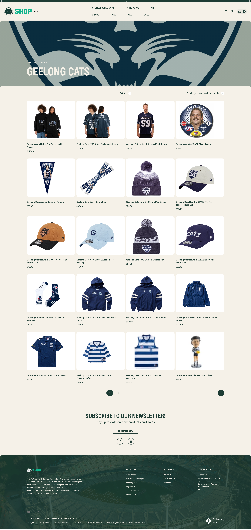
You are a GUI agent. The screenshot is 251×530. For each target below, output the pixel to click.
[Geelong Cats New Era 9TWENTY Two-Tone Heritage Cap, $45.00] (200, 178)
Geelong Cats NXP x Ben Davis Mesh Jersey (97, 144)
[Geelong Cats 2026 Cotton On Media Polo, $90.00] (51, 352)
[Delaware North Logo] (214, 521)
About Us (167, 475)
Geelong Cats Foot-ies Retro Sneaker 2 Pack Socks (45, 319)
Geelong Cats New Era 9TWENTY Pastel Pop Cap (95, 261)
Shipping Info (131, 483)
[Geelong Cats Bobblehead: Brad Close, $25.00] (200, 352)
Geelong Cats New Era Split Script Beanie (146, 260)
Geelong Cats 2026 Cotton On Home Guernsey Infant (93, 377)
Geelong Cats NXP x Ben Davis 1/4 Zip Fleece (45, 145)
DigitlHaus (72, 519)
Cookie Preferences (61, 523)
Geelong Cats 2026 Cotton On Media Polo (46, 376)
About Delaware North (137, 523)
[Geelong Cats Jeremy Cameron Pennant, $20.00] (51, 178)
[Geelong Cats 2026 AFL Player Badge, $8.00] (200, 120)
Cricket (96, 15)
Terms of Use (77, 523)
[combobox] (210, 93)
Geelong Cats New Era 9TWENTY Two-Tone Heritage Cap (194, 203)
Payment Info (131, 487)
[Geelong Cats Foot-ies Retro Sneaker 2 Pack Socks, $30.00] (51, 294)
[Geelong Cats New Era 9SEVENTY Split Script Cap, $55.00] (200, 236)
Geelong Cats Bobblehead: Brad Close (194, 376)
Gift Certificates (132, 491)
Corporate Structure (95, 523)
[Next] (221, 393)
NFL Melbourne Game (103, 8)
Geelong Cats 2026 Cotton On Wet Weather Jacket (196, 319)
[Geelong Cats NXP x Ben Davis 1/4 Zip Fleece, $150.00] (51, 120)
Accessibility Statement (115, 523)
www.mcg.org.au (171, 479)
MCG (114, 15)
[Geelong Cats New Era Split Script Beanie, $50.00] (150, 236)
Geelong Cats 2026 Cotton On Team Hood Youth (96, 319)
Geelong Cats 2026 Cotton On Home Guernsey (143, 377)
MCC (130, 15)
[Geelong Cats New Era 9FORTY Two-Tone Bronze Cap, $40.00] (51, 236)
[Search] (226, 11)
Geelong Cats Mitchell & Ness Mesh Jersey (146, 144)
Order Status (131, 475)
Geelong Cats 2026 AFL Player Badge (193, 144)
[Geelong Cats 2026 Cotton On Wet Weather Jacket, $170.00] (200, 294)
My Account (131, 495)
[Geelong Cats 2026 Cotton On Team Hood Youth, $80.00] (100, 294)
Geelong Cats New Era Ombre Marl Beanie (146, 202)
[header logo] (34, 470)
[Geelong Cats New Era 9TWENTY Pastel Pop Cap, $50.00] (100, 236)
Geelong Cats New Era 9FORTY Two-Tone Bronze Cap (47, 261)
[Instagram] (131, 441)
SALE (146, 15)
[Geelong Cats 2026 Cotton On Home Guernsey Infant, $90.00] (100, 352)
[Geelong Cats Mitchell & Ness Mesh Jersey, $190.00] (150, 120)
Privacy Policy (44, 523)
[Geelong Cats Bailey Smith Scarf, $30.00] (100, 178)
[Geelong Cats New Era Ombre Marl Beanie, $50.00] (150, 178)
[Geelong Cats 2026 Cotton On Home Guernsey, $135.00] (150, 352)
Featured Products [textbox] (208, 93)
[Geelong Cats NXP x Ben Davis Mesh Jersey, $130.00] (100, 120)
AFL (152, 8)
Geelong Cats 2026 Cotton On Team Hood (146, 318)
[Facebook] (120, 441)
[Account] (232, 11)
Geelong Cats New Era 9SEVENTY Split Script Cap (195, 261)
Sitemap (167, 483)
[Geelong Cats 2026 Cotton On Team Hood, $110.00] (150, 294)
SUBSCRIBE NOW (125, 431)
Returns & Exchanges (135, 479)
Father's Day (132, 8)
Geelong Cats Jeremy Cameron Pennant (45, 202)
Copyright (30, 523)
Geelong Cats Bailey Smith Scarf (91, 202)
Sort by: (192, 93)
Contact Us (202, 475)
